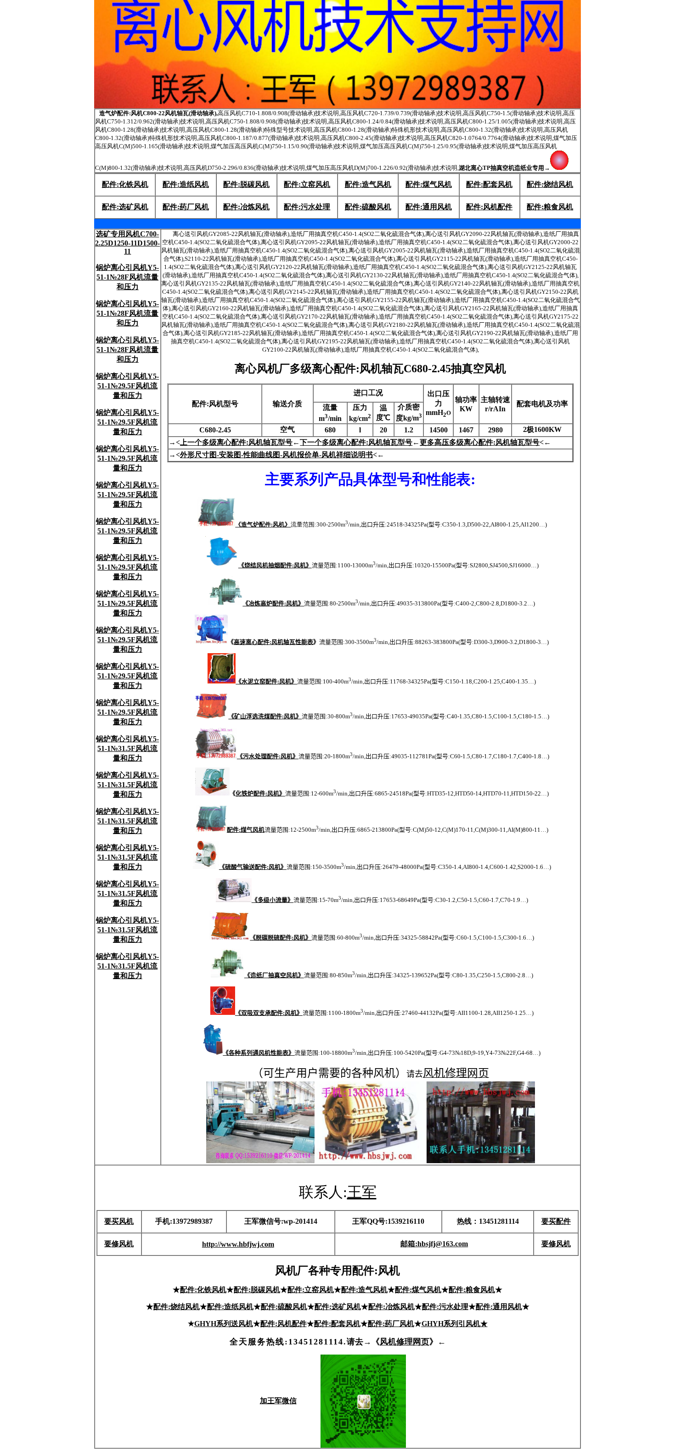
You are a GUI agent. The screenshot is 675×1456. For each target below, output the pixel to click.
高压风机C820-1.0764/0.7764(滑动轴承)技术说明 (488, 137)
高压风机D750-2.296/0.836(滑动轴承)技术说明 (244, 167)
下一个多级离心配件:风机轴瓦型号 (356, 442)
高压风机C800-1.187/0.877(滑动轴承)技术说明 (259, 137)
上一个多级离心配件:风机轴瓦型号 (236, 442)
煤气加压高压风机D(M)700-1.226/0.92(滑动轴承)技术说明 (381, 167)
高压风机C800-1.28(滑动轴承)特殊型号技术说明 (249, 129)
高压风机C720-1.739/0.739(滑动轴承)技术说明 (400, 113)
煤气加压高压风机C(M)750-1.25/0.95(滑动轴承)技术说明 (434, 146)
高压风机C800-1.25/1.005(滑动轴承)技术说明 (503, 121)
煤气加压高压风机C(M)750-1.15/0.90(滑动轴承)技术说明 (285, 146)
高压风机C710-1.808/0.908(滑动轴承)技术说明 (278, 113)
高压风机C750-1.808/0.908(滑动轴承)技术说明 (266, 121)
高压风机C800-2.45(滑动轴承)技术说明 (372, 137)
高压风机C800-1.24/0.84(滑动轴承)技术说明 (385, 121)
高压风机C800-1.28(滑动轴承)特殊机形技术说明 (376, 129)
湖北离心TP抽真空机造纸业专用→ (504, 167)
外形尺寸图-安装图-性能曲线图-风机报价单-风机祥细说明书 (276, 455)
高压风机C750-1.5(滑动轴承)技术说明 (512, 113)
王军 (362, 1192)
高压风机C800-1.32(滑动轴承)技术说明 (492, 129)
